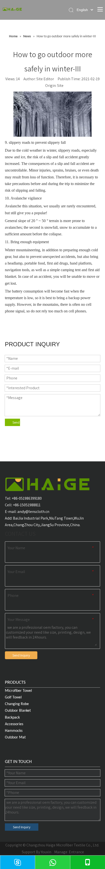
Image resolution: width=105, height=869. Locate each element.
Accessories (14, 724)
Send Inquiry (16, 422)
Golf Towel (13, 697)
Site (60, 85)
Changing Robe (17, 704)
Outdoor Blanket (18, 711)
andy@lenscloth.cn (33, 511)
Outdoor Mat (15, 737)
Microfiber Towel (18, 691)
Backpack (12, 718)
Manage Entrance (68, 852)
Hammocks (13, 731)
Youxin (46, 852)
